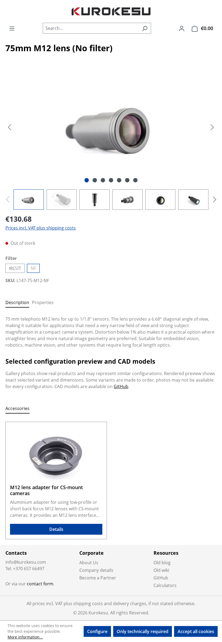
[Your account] (181, 28)
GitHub (121, 386)
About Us (88, 563)
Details (56, 529)
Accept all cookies (196, 631)
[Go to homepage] (111, 11)
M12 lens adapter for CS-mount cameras (46, 490)
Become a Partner (97, 578)
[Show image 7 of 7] (135, 180)
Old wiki (161, 570)
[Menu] (11, 28)
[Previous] (9, 127)
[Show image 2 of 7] (95, 180)
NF (35, 269)
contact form (40, 584)
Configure (97, 631)
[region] (111, 139)
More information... (25, 637)
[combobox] (91, 28)
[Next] (212, 127)
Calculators (165, 585)
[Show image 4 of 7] (111, 180)
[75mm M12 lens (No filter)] (111, 127)
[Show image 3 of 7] (103, 180)
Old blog (162, 563)
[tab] (17, 303)
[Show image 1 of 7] (86, 180)
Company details (96, 570)
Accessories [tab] (17, 408)
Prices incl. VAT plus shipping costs (40, 228)
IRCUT (15, 268)
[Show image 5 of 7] (119, 180)
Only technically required (142, 631)
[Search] (144, 28)
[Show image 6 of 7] (127, 180)
